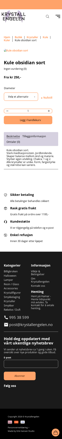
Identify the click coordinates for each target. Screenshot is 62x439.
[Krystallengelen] (14, 16)
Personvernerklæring (18, 427)
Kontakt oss (38, 285)
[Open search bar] (47, 16)
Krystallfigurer (12, 292)
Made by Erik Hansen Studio (21, 431)
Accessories (11, 288)
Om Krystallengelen (40, 280)
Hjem (7, 37)
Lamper (8, 279)
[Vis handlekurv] (55, 432)
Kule (45, 37)
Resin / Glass (11, 284)
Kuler (7, 40)
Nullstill (47, 97)
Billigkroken (11, 271)
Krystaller (32, 37)
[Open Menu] (57, 16)
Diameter (9, 88)
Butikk (18, 37)
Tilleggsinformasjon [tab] (34, 136)
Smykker (9, 305)
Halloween (10, 275)
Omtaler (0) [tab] (13, 142)
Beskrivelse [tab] (13, 136)
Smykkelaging (12, 297)
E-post (7, 357)
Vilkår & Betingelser (38, 273)
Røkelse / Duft (12, 309)
